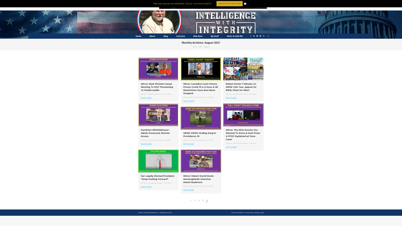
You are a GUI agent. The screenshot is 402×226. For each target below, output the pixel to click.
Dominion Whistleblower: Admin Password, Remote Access (155, 133)
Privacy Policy (249, 213)
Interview (144, 94)
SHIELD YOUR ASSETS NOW (229, 3)
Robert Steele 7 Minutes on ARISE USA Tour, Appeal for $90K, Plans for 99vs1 (241, 87)
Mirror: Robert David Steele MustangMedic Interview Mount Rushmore (198, 179)
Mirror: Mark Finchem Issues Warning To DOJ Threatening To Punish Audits (157, 87)
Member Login (259, 213)
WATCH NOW (146, 98)
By (155, 94)
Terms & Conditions (237, 213)
